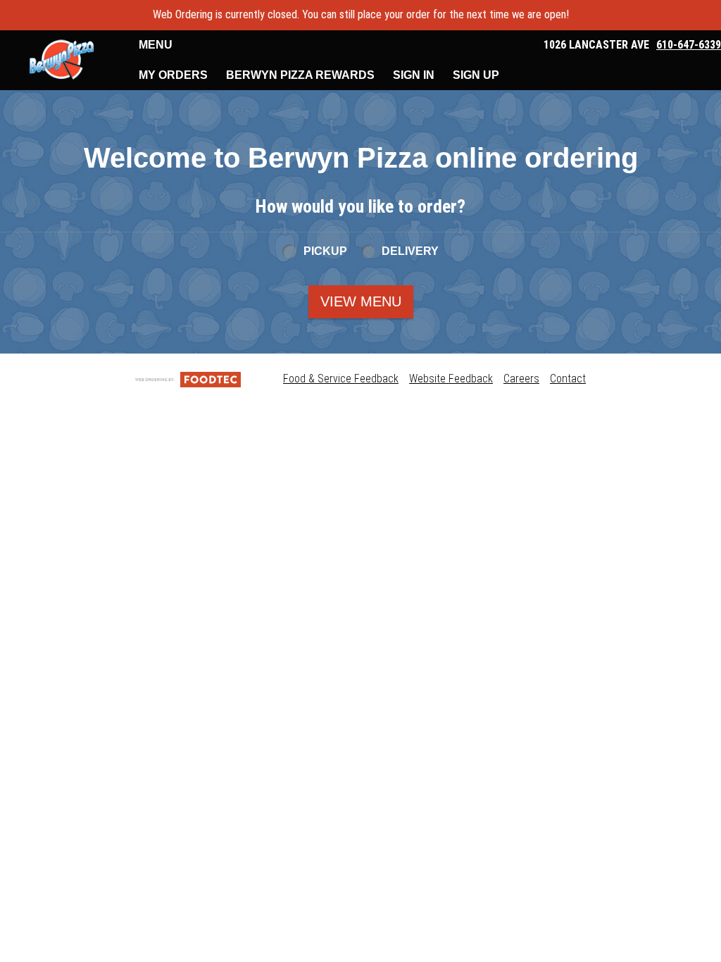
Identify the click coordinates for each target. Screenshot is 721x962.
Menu (156, 45)
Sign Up (476, 75)
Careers (521, 378)
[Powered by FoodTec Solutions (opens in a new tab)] (188, 378)
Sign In (413, 75)
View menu (360, 301)
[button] (61, 59)
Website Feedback (451, 378)
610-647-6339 (688, 44)
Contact (568, 378)
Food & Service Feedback (341, 378)
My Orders (173, 75)
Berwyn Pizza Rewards (300, 75)
